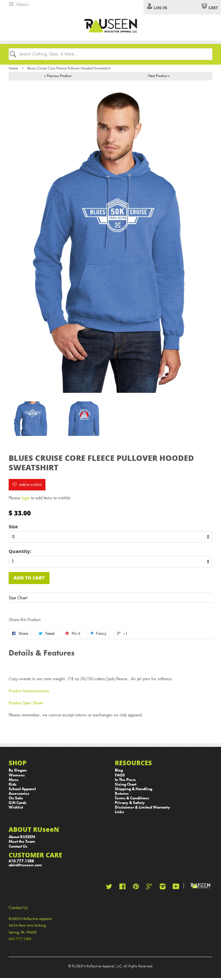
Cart (212, 7)
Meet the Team (22, 841)
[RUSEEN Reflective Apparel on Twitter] (109, 887)
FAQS (120, 775)
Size (13, 526)
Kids (12, 784)
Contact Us (18, 846)
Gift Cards (17, 802)
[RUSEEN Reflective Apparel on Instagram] (162, 887)
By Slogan (18, 770)
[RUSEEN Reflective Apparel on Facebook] (122, 887)
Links (119, 811)
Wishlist (16, 807)
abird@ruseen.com (25, 865)
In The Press (125, 779)
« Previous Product (57, 75)
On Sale (16, 798)
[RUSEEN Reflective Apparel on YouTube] (176, 887)
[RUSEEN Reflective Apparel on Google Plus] (149, 887)
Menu (22, 4)
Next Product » (159, 75)
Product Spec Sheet (26, 703)
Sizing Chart (125, 784)
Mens (13, 779)
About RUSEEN (22, 836)
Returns (122, 793)
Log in (160, 7)
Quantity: (20, 551)
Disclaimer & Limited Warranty (142, 807)
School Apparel (22, 788)
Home (13, 68)
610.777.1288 (21, 861)
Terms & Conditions (132, 798)
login (25, 498)
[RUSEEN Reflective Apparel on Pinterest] (136, 887)
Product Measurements (29, 691)
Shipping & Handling (133, 788)
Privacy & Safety (130, 802)
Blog (119, 770)
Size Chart (18, 598)
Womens (17, 775)
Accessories (19, 793)
